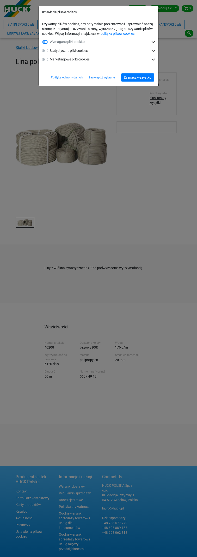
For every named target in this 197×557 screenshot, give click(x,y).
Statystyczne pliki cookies (69, 51)
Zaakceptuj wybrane (102, 77)
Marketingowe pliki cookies (70, 59)
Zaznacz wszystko (137, 77)
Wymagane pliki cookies (67, 42)
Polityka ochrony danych (67, 77)
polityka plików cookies (117, 34)
